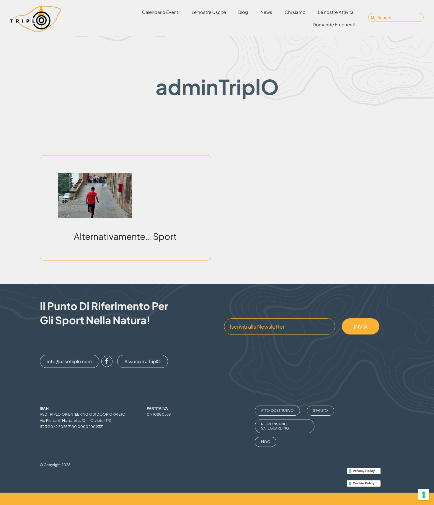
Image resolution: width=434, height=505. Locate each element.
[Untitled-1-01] (35, 6)
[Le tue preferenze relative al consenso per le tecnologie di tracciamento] (423, 494)
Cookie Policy (363, 483)
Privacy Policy (364, 471)
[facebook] (106, 361)
